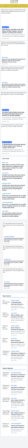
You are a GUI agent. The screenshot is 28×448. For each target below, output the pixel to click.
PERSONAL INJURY (11, 5)
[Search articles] (1, 1)
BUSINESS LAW (20, 5)
